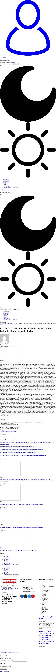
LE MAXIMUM (4, 343)
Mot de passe (3, 663)
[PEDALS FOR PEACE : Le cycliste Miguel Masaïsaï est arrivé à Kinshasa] (12, 546)
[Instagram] (25, 596)
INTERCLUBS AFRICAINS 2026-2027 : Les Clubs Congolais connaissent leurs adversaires (23, 455)
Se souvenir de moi (6, 666)
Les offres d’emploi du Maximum (46, 618)
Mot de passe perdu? (4, 671)
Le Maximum (3, 57)
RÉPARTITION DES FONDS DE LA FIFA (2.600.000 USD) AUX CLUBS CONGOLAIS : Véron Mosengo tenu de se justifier (46, 637)
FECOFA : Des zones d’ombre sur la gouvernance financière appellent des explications (21, 449)
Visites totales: (26, 591)
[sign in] (28, 55)
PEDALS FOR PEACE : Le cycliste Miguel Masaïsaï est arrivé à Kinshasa (18, 452)
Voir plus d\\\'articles (10, 62)
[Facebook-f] (22, 596)
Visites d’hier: (26, 587)
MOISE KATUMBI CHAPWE (13, 427)
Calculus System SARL (13, 652)
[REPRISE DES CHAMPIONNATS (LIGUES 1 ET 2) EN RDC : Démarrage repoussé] (10, 500)
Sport (1, 324)
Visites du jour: (26, 586)
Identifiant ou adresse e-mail (6, 660)
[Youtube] (33, 596)
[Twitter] (29, 596)
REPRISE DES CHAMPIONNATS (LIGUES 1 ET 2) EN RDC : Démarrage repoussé (21, 446)
